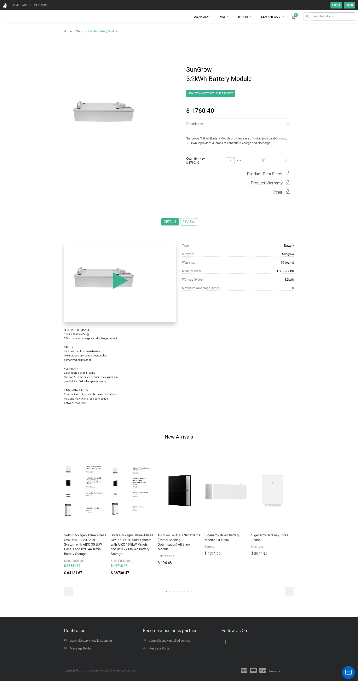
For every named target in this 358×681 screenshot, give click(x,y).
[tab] (238, 124)
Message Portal (80, 648)
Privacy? (274, 671)
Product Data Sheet (265, 173)
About (26, 5)
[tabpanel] (85, 514)
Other (278, 192)
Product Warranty (267, 183)
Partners (40, 5)
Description (194, 124)
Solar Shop (201, 16)
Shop (79, 31)
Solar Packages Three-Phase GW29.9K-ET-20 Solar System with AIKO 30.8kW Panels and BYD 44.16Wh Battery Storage (85, 544)
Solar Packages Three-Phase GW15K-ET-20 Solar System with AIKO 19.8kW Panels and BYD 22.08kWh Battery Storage (132, 544)
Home (15, 5)
